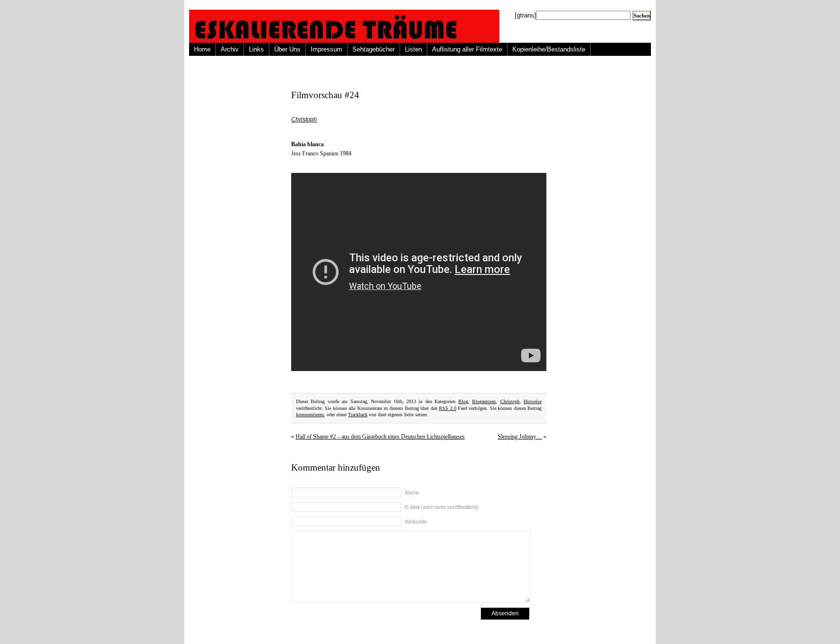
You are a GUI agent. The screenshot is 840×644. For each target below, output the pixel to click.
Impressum (326, 49)
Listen (413, 49)
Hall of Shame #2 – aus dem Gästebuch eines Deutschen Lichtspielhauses (380, 436)
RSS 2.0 (447, 408)
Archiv (230, 49)
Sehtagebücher (373, 49)
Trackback (358, 414)
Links (256, 49)
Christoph (304, 119)
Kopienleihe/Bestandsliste (548, 49)
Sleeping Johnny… (520, 436)
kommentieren (310, 414)
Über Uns (287, 49)
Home (202, 49)
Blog (463, 401)
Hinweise (533, 401)
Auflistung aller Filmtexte (467, 49)
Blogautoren (484, 401)
